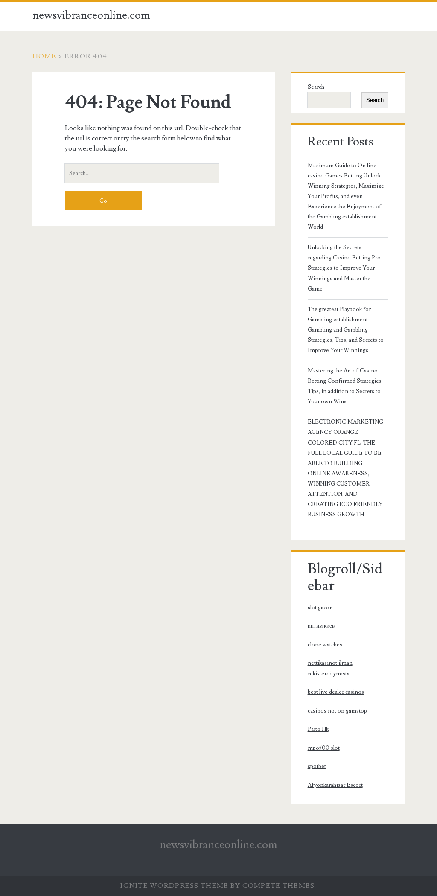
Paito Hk (318, 729)
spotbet (317, 766)
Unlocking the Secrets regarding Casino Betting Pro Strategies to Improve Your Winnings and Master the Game (344, 268)
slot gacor (320, 607)
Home (44, 56)
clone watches (325, 644)
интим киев (321, 626)
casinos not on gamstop (337, 710)
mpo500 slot (324, 748)
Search (316, 87)
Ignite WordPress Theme (174, 885)
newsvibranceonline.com (91, 15)
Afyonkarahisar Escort (335, 785)
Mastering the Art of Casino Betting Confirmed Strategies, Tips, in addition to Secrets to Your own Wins (345, 386)
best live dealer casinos (336, 692)
